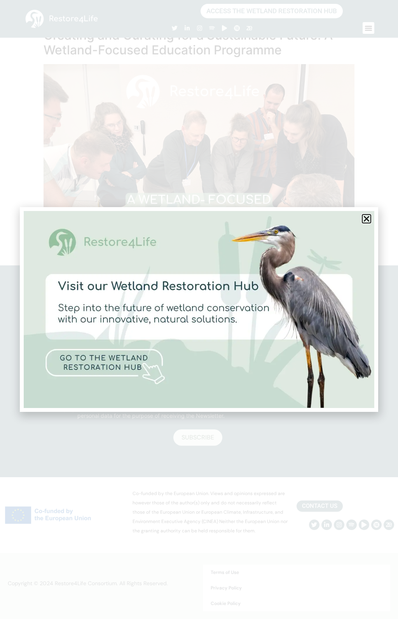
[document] (199, 309)
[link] (199, 309)
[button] (366, 219)
